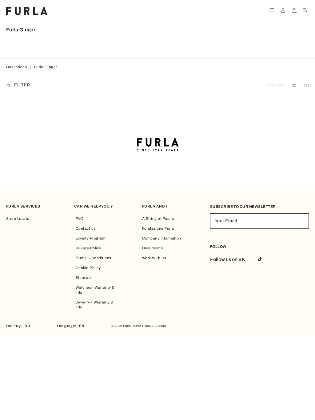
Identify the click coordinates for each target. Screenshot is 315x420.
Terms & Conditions (93, 258)
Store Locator (18, 218)
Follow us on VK (227, 259)
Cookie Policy (88, 268)
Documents (152, 248)
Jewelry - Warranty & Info (95, 304)
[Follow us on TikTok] (259, 259)
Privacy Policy (88, 248)
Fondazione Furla (158, 228)
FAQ (79, 218)
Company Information (161, 238)
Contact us (86, 228)
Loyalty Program (90, 238)
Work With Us (154, 258)
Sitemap (83, 277)
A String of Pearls (158, 218)
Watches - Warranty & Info (95, 290)
